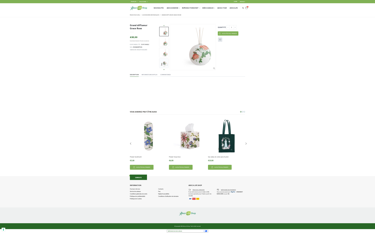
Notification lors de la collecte (175, 231)
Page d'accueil (135, 15)
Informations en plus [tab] (149, 74)
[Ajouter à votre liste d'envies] (220, 40)
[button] (241, 112)
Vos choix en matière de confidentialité (193, 231)
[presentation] (130, 143)
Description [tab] (134, 74)
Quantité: (222, 27)
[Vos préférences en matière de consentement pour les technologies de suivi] (3, 229)
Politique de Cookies (136, 198)
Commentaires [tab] (165, 74)
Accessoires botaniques (150, 15)
